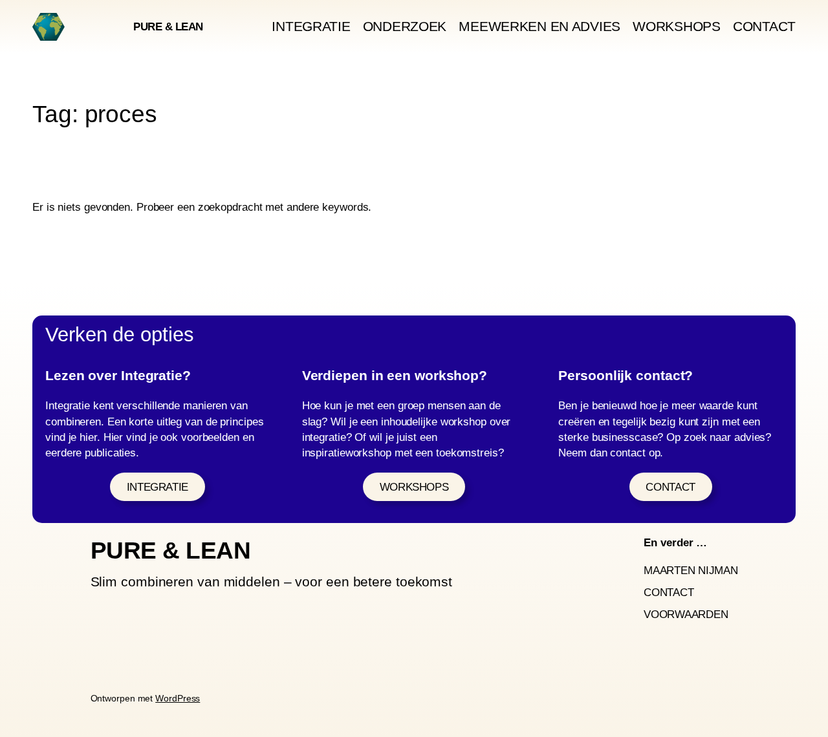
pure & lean (168, 26)
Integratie (157, 486)
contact (670, 486)
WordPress (177, 698)
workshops (414, 486)
